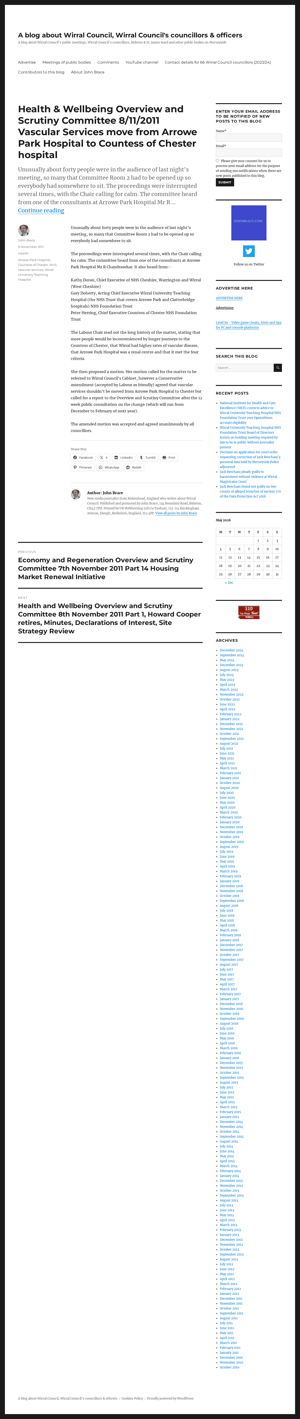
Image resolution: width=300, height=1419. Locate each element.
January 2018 (229, 940)
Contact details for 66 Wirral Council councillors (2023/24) (218, 62)
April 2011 (227, 1338)
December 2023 (231, 665)
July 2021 (226, 749)
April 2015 (227, 1102)
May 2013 (227, 1215)
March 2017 (228, 989)
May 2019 (227, 862)
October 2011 (229, 1308)
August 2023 (229, 670)
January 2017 (229, 999)
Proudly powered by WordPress (170, 1399)
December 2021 (231, 724)
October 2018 (229, 896)
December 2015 (231, 1063)
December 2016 (231, 1004)
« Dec (229, 583)
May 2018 (227, 920)
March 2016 (229, 1048)
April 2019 (227, 866)
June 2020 (227, 798)
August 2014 (229, 1141)
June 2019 (227, 857)
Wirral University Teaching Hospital (36, 274)
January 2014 (229, 1176)
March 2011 (228, 1343)
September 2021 (232, 739)
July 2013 (226, 1205)
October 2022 (230, 699)
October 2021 (229, 734)
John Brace (26, 240)
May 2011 (226, 1333)
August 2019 (229, 847)
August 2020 (229, 788)
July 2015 (226, 1087)
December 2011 (231, 1299)
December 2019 (231, 827)
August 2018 (229, 906)
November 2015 (231, 1068)
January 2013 (229, 1235)
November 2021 (231, 729)
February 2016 (230, 1053)
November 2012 (231, 1245)
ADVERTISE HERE (229, 298)
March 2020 (229, 812)
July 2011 (226, 1323)
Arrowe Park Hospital (34, 260)
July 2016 (226, 1029)
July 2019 (226, 852)
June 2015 (227, 1092)
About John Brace (88, 72)
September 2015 (232, 1078)
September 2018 (232, 901)
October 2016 (230, 1014)
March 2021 (228, 768)
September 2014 (232, 1137)
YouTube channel (142, 62)
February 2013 (230, 1230)
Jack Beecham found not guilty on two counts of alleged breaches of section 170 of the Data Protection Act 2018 (250, 491)
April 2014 (227, 1161)
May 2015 (227, 1097)
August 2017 (229, 965)
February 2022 (230, 714)
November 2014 (231, 1127)
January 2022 (230, 719)
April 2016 (227, 1043)
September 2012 (232, 1254)
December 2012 (231, 1240)
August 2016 (229, 1024)
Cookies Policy (132, 1399)
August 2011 (229, 1318)
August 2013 (229, 1200)
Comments (108, 62)
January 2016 (229, 1058)
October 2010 (229, 1367)
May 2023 (227, 680)
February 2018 (230, 935)
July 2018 (226, 911)
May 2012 (227, 1274)
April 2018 (227, 925)
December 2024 (231, 650)
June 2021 (227, 753)
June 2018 (227, 916)
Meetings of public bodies (66, 62)
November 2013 (231, 1186)
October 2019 (230, 837)
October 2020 (230, 783)
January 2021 (229, 778)
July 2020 (227, 793)
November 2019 (231, 832)
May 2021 (227, 758)
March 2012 (228, 1284)
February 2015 (230, 1112)
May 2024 (227, 660)
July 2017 (226, 970)
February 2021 (230, 773)
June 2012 (227, 1269)
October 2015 (229, 1073)
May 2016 (227, 1038)
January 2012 (229, 1294)
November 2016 (231, 1009)
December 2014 (231, 1122)
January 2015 (229, 1117)
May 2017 (227, 979)
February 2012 (230, 1289)
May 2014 (227, 1156)
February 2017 (230, 994)
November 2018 (231, 891)
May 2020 (227, 803)
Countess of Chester (33, 265)
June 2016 (227, 1033)
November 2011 (231, 1304)
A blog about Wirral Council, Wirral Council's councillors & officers (130, 35)
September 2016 (232, 1019)
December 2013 (231, 1181)
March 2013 (228, 1225)
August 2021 (229, 744)
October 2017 (229, 955)
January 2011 (229, 1353)
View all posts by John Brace (176, 513)
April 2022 (227, 709)
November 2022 (232, 695)
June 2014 (227, 1151)
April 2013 (227, 1220)
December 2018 (231, 886)
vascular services (30, 270)
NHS (52, 265)
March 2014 (228, 1166)
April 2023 (227, 685)
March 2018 (228, 930)
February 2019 (230, 876)
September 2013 (232, 1196)
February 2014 (230, 1171)
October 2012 (229, 1250)
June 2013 (227, 1210)
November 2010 (231, 1363)
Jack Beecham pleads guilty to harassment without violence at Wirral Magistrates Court (248, 477)
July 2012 (226, 1264)
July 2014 (226, 1146)
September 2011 (231, 1313)
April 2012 (227, 1279)
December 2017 (231, 945)
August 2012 (229, 1259)
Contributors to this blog (41, 72)
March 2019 (229, 871)
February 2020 (230, 817)
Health (23, 253)
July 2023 (226, 675)
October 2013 (229, 1191)
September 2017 (232, 960)
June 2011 (227, 1328)
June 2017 (227, 974)
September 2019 (232, 842)
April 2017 (227, 984)
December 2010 (231, 1358)
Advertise (27, 62)
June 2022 (227, 704)
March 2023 (229, 690)
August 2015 (229, 1083)
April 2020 (227, 807)
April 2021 (227, 763)
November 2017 (231, 950)
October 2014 (229, 1132)
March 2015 (228, 1107)
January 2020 (230, 822)
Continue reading (41, 210)
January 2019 (229, 881)
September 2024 (232, 655)
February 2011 (230, 1348)
